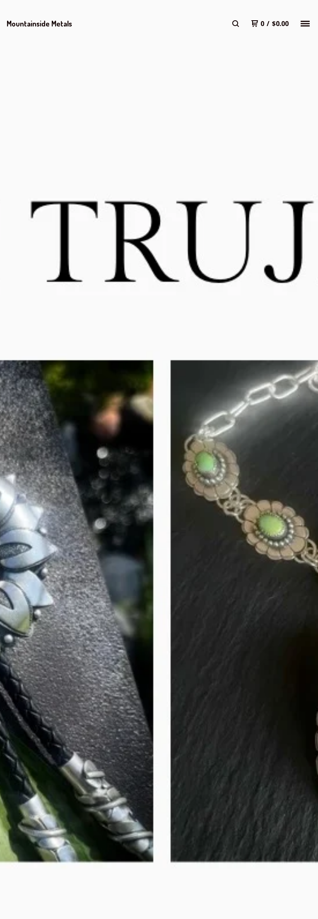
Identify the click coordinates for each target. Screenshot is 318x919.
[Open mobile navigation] (305, 23)
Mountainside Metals (39, 23)
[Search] (236, 23)
